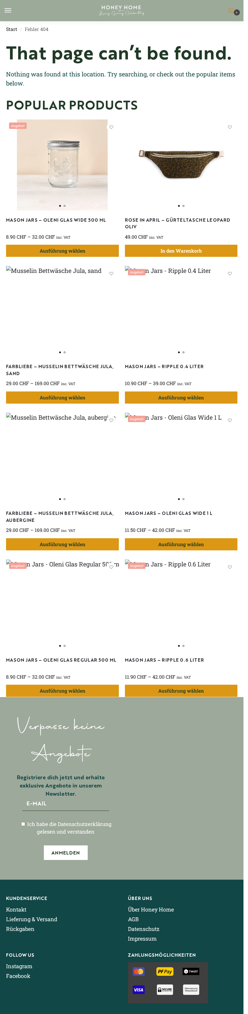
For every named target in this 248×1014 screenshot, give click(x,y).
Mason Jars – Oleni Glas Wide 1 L (169, 513)
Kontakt (16, 909)
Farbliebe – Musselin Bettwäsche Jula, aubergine (60, 516)
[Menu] (14, 10)
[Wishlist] (111, 127)
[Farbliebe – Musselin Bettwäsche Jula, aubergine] (62, 458)
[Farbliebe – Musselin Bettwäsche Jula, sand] (62, 311)
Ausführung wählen (62, 250)
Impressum (142, 938)
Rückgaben (20, 928)
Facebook (18, 975)
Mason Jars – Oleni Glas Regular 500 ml (61, 660)
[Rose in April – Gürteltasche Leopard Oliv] (181, 164)
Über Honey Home (151, 909)
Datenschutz (143, 928)
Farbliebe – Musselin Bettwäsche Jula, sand (60, 369)
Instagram (19, 966)
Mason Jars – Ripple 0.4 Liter (164, 366)
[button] (232, 10)
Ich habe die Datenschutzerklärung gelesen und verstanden (69, 828)
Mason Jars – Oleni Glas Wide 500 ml (56, 220)
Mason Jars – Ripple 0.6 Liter (164, 660)
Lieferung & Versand (31, 919)
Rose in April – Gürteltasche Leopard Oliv (177, 223)
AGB (133, 919)
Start (11, 29)
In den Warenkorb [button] (181, 250)
